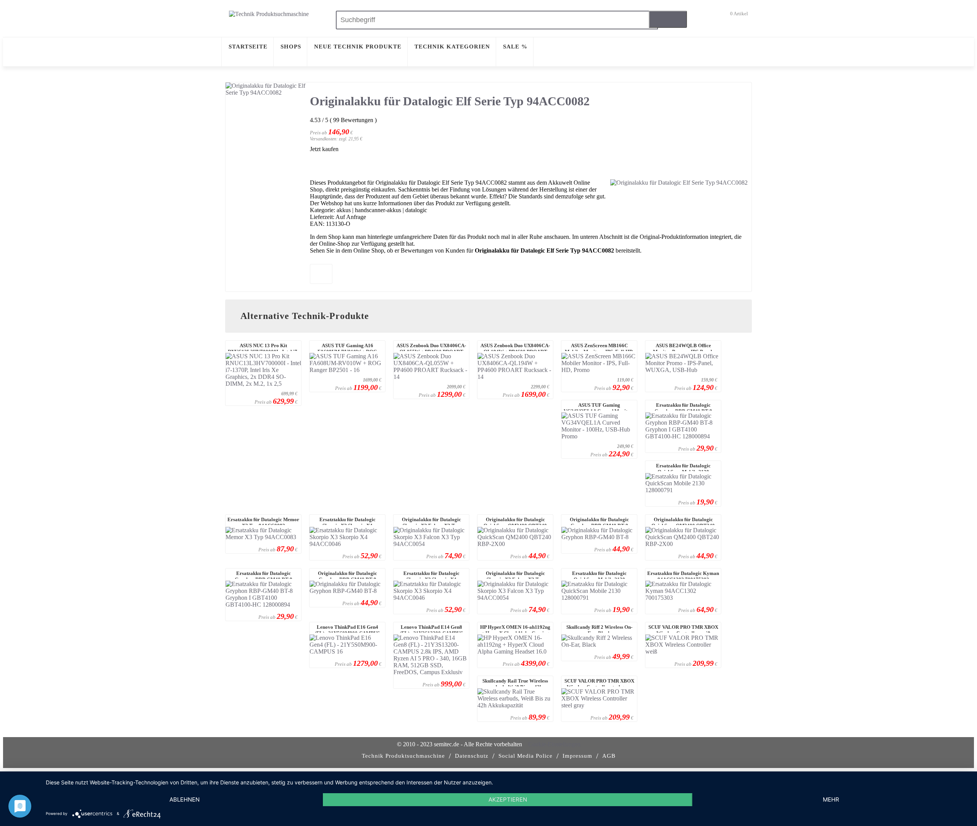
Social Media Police (525, 756)
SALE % (515, 46)
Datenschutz (471, 756)
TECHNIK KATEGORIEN (452, 46)
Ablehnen (184, 799)
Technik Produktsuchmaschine (403, 756)
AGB (609, 756)
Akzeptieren (507, 799)
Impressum (577, 756)
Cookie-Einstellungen (554, 744)
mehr (831, 799)
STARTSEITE (248, 46)
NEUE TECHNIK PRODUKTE (357, 46)
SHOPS (291, 46)
